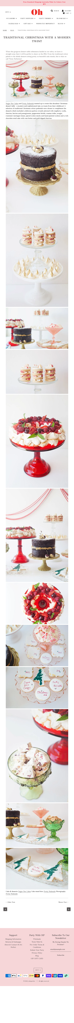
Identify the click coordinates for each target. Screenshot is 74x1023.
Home (5, 30)
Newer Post (62, 902)
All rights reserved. (44, 981)
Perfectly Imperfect (45, 23)
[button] (8, 12)
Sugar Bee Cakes (12, 104)
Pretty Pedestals (28, 104)
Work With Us (37, 942)
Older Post (11, 902)
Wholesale (37, 939)
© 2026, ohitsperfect (29, 981)
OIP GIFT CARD (37, 959)
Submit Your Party (37, 950)
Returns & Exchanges (13, 942)
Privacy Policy (37, 953)
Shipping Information (13, 939)
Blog (12, 30)
